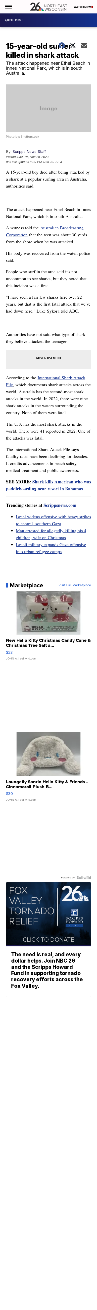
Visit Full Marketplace (74, 585)
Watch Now (82, 6)
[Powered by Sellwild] (84, 877)
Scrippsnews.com (60, 505)
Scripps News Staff (29, 151)
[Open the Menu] (8, 6)
